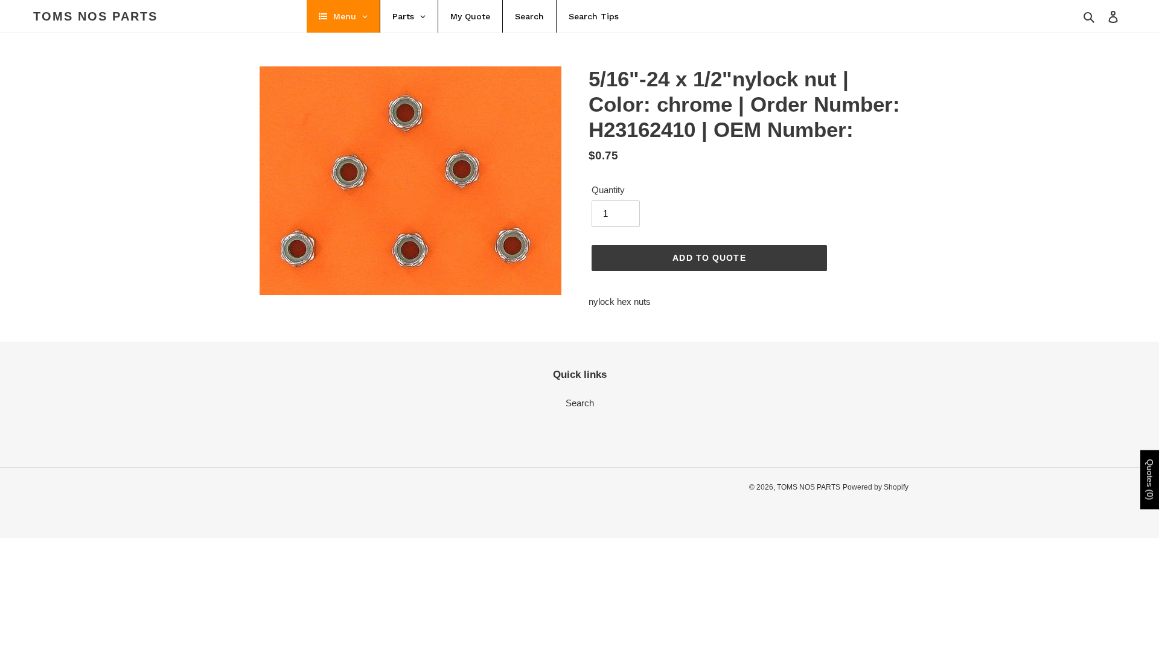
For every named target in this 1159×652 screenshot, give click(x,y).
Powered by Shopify (875, 487)
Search (580, 403)
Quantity (608, 190)
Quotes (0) (1150, 479)
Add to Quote (709, 258)
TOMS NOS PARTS (95, 16)
